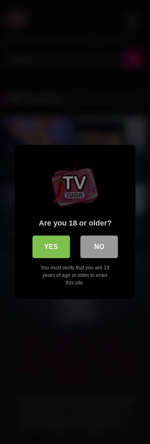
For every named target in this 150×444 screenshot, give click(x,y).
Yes (51, 246)
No (99, 246)
